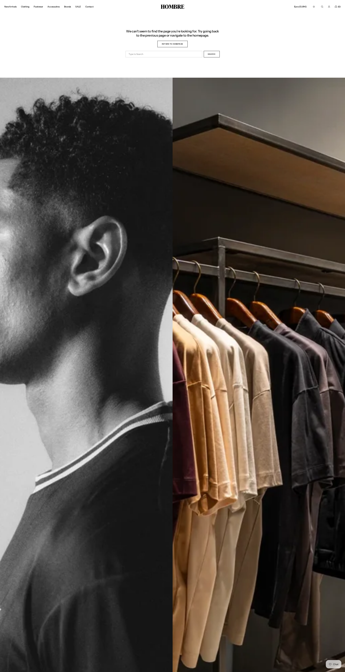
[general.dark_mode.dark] (313, 6)
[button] (300, 6)
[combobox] (164, 54)
